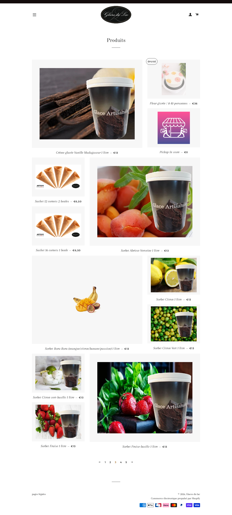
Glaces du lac (193, 494)
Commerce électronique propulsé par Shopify (175, 498)
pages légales (39, 494)
